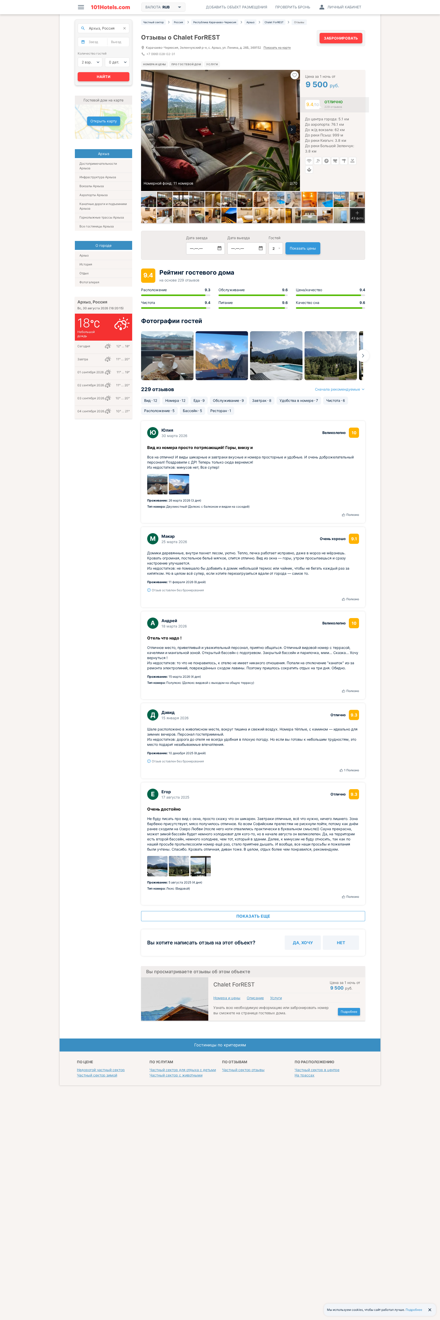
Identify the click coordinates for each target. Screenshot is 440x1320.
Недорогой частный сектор (101, 1070)
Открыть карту (103, 121)
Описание (255, 998)
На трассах (304, 1075)
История (85, 264)
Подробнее (349, 1012)
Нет (341, 942)
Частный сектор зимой (97, 1075)
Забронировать (341, 38)
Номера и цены (154, 64)
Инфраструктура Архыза (97, 177)
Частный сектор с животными (175, 1075)
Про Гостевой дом (186, 64)
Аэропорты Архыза (93, 195)
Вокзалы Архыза (91, 186)
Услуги (212, 64)
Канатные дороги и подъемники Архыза (103, 206)
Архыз (84, 255)
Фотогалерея (89, 282)
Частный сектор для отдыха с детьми (182, 1070)
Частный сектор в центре (317, 1070)
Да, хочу (303, 942)
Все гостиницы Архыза (96, 226)
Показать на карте (277, 47)
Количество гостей (92, 53)
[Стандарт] (213, 199)
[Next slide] (363, 355)
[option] (220, 130)
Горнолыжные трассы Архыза (101, 217)
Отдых (84, 273)
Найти (104, 76)
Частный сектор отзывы (243, 1070)
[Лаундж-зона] (164, 199)
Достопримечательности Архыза (98, 166)
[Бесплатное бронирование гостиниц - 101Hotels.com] (110, 7)
